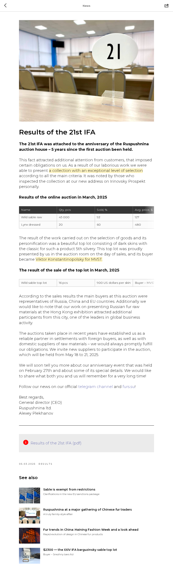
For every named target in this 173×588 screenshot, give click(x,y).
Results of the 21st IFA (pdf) (56, 443)
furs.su (129, 386)
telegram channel (95, 386)
